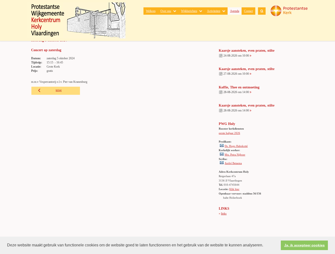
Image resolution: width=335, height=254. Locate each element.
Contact (248, 11)
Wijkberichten (189, 11)
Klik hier (234, 189)
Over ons (165, 11)
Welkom (150, 11)
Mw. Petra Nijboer (235, 154)
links (224, 213)
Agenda (234, 11)
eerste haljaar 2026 (229, 133)
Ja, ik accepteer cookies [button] (304, 245)
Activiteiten (213, 11)
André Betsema (233, 163)
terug (59, 90)
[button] (265, 245)
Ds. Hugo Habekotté (236, 146)
